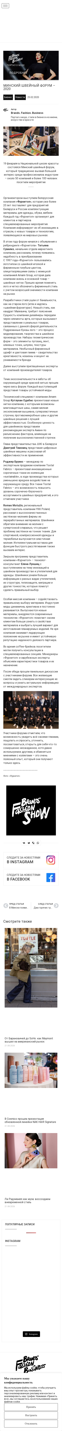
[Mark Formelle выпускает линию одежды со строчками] (17, 1306)
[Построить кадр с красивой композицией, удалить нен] (44, 1274)
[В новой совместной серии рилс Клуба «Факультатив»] (17, 1258)
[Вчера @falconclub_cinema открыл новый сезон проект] (17, 1274)
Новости (20, 97)
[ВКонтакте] (24, 843)
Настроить (31, 1415)
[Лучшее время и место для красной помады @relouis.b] (44, 1290)
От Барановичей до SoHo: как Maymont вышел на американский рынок (29, 1040)
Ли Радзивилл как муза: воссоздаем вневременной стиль (27, 1200)
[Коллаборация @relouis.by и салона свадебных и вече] (17, 1321)
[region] (31, 1402)
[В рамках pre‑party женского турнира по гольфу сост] (17, 1290)
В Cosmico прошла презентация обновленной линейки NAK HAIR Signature (30, 1120)
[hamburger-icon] (5, 5)
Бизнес (8, 97)
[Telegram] (29, 843)
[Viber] (33, 843)
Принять (31, 1407)
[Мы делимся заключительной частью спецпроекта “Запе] (44, 1258)
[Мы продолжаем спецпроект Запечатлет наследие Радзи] (44, 1306)
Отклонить (31, 1423)
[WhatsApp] (38, 843)
